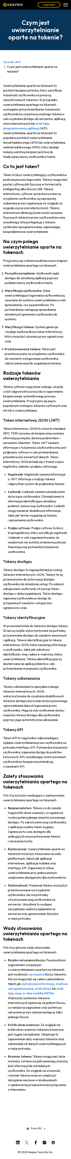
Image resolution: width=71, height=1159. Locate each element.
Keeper (13, 4)
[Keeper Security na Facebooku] (35, 1142)
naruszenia (36, 974)
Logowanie (49, 4)
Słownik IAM (11, 62)
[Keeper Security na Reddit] (53, 1142)
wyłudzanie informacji (37, 984)
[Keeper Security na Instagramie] (44, 1142)
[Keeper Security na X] (26, 1142)
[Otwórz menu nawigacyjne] (65, 5)
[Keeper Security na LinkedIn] (17, 1142)
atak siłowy (43, 988)
